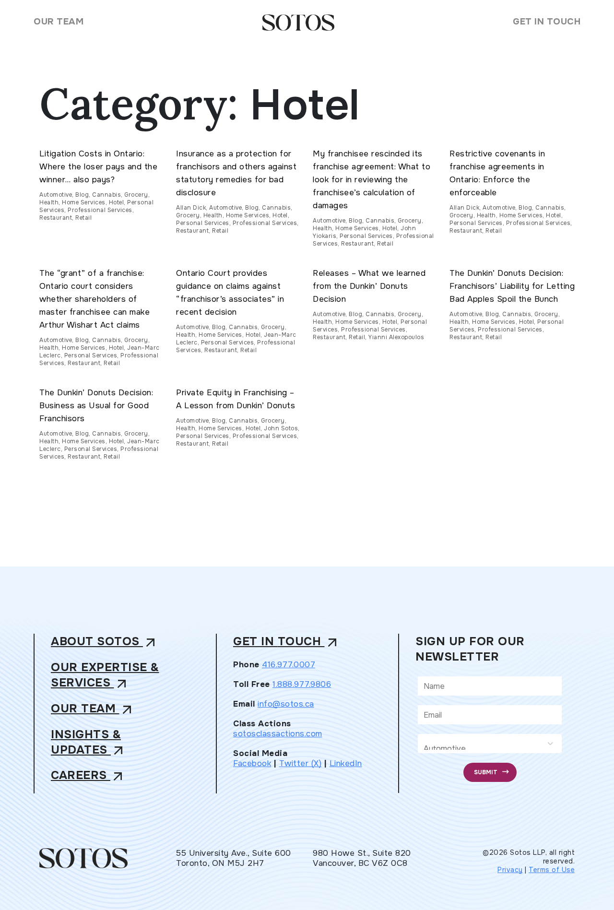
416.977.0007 (288, 664)
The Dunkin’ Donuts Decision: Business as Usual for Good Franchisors (96, 406)
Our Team (58, 21)
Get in (286, 642)
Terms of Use (552, 869)
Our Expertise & (105, 675)
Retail (83, 218)
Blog (82, 195)
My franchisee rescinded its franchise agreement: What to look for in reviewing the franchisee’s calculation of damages (371, 180)
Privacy (510, 869)
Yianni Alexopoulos (396, 337)
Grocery (136, 195)
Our (93, 709)
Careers (88, 775)
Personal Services (202, 223)
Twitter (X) (300, 763)
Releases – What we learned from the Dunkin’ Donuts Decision (369, 286)
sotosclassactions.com (277, 733)
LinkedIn (346, 763)
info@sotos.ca (286, 703)
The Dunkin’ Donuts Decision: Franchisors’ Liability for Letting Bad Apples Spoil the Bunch (512, 286)
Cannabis (106, 195)
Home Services (84, 202)
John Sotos (281, 428)
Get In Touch (546, 21)
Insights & (88, 742)
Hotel (116, 202)
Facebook (252, 763)
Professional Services (100, 210)
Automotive (55, 195)
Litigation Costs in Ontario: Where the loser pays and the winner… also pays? (98, 167)
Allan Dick (191, 208)
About (104, 642)
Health (49, 202)
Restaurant (55, 218)
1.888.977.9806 (301, 684)
